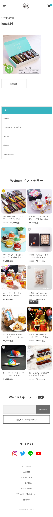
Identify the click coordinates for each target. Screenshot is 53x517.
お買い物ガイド (26, 477)
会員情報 (26, 499)
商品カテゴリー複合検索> (26, 419)
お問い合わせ (8, 154)
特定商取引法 (26, 488)
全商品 (6, 118)
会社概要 (26, 472)
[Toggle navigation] (4, 6)
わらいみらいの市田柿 (12, 127)
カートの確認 (26, 483)
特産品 (6, 145)
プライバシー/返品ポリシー (26, 494)
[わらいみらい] (26, 6)
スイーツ (7, 136)
